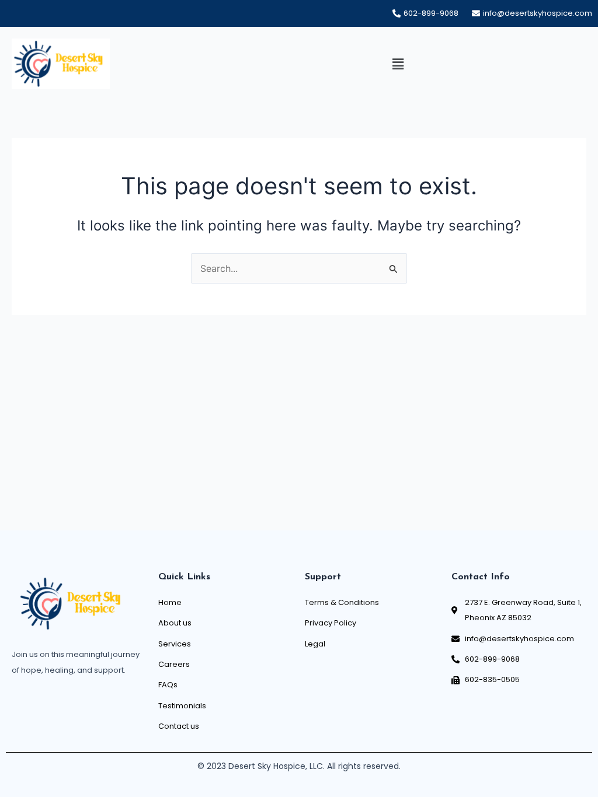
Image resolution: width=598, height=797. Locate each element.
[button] (398, 64)
